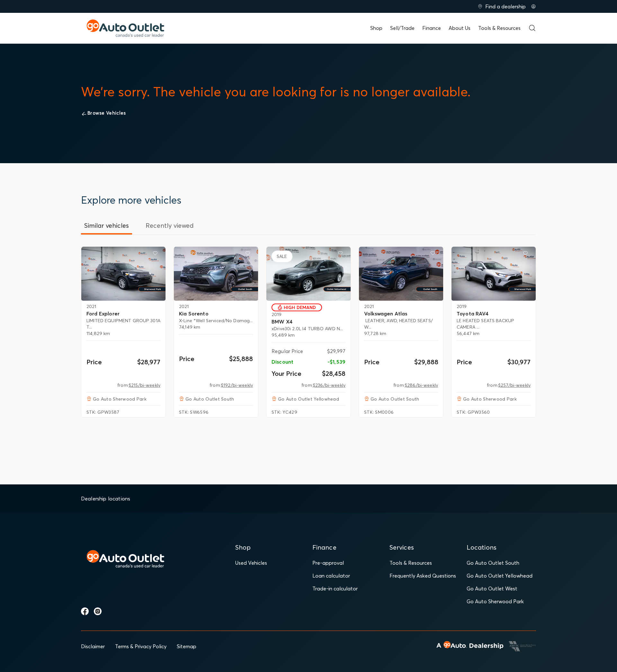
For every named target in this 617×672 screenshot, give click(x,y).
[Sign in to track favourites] (156, 254)
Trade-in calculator (335, 588)
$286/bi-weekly (421, 385)
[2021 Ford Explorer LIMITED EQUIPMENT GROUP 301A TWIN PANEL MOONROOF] (123, 274)
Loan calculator (331, 575)
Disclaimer (93, 646)
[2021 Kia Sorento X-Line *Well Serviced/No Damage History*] (216, 274)
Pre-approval (328, 563)
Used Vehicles (251, 563)
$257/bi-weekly (514, 385)
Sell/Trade (402, 28)
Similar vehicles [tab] (106, 225)
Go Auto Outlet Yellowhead (499, 575)
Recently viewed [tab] (170, 225)
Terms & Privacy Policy (140, 646)
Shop (376, 28)
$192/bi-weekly (237, 385)
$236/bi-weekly (329, 385)
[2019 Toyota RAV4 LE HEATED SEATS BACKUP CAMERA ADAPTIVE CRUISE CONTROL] (494, 274)
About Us (459, 28)
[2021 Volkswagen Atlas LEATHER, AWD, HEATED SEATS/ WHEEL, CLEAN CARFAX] (401, 274)
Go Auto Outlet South (493, 563)
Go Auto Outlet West (492, 588)
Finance (431, 28)
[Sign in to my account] (533, 6)
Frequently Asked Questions (422, 575)
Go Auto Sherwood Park (495, 601)
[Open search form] (532, 28)
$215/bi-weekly (144, 385)
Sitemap (186, 646)
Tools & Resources (499, 28)
